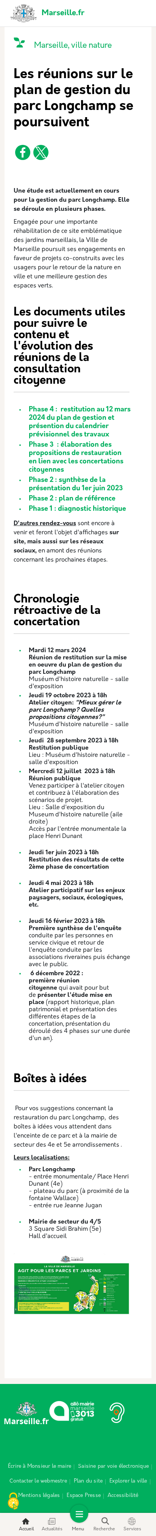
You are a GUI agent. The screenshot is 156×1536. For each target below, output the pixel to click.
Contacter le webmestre (38, 1481)
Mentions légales (39, 1495)
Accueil (26, 1529)
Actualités (52, 1529)
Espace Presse (84, 1495)
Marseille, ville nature (73, 46)
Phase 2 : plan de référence (72, 499)
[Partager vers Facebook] (22, 152)
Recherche (104, 1529)
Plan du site (88, 1481)
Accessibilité (123, 1495)
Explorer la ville (128, 1481)
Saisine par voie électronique (113, 1466)
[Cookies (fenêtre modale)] (13, 1502)
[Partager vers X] (40, 152)
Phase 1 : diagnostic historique (77, 509)
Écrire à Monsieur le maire (39, 1466)
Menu (78, 1529)
